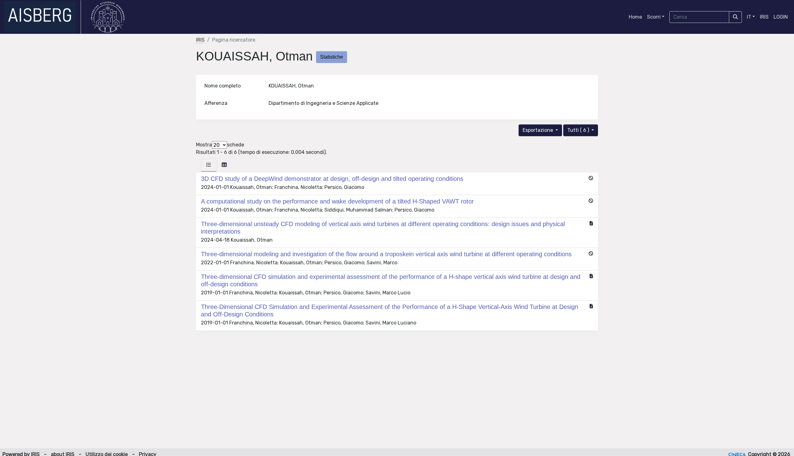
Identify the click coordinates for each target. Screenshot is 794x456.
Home (635, 17)
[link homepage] (42, 17)
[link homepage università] (108, 17)
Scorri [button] (654, 17)
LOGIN (781, 17)
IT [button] (749, 17)
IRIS (764, 17)
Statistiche (331, 57)
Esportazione (538, 130)
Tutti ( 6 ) (578, 130)
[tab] (208, 165)
